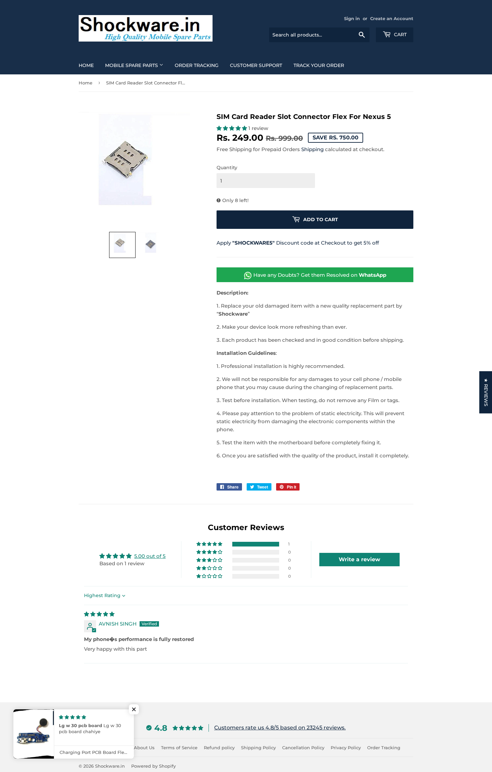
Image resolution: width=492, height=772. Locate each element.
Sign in (352, 18)
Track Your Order (319, 65)
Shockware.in (110, 766)
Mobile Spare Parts (132, 65)
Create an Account (391, 18)
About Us (144, 747)
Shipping (312, 149)
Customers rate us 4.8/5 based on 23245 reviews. (280, 727)
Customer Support (256, 65)
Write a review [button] (359, 559)
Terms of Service (179, 747)
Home (86, 65)
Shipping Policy (258, 747)
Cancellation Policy (303, 747)
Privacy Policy (346, 747)
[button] (122, 245)
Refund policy (219, 747)
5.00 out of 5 (150, 556)
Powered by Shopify (153, 766)
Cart (400, 34)
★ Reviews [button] (486, 392)
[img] (99, 614)
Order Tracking (197, 65)
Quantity (227, 168)
